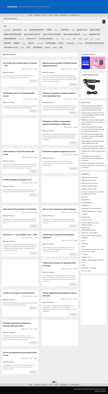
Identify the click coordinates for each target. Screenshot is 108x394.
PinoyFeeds (12, 7)
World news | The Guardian (89, 268)
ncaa (79, 39)
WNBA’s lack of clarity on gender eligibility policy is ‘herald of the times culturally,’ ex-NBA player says (93, 122)
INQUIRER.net (85, 205)
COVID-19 (56, 30)
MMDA (63, 39)
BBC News (84, 197)
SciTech (56, 15)
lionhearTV (31, 38)
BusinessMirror (86, 199)
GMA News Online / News (89, 180)
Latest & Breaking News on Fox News (92, 211)
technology (51, 43)
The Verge (79, 43)
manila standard (46, 38)
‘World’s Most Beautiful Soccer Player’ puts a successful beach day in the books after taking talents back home (93, 129)
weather (47, 47)
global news (82, 30)
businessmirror (36, 29)
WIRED (83, 265)
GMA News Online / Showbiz (90, 186)
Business (44, 15)
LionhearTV (85, 214)
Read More (33, 80)
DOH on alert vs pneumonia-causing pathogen (59, 209)
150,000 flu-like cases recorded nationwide (19, 293)
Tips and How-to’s (74, 15)
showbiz (24, 43)
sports (31, 43)
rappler (17, 43)
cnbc (49, 29)
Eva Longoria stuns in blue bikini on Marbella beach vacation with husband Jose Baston (92, 158)
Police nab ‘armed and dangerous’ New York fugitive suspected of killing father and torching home (92, 136)
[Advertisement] (20, 130)
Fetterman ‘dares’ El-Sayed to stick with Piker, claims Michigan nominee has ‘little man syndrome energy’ (93, 115)
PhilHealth (98, 39)
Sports (51, 15)
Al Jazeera (7, 30)
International (37, 15)
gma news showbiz (52, 34)
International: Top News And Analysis (92, 208)
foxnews (65, 29)
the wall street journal (94, 43)
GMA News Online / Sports (89, 189)
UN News (37, 47)
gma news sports (72, 34)
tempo (60, 43)
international (10, 38)
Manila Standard (86, 217)
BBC (25, 30)
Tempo (83, 246)
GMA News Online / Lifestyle (90, 177)
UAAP (28, 47)
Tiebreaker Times (86, 257)
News (30, 15)
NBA (74, 39)
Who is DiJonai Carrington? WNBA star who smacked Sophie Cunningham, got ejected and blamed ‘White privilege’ (92, 108)
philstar (7, 43)
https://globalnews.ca (87, 202)
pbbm (92, 39)
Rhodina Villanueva (9, 72)
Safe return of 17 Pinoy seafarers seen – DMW (20, 235)
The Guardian (70, 43)
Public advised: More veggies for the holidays (19, 209)
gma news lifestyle (13, 34)
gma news (95, 29)
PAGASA (86, 39)
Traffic (22, 47)
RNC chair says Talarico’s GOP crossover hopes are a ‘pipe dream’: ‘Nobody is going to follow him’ (93, 165)
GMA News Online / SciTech (89, 183)
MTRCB (68, 39)
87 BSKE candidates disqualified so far (17, 180)
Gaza (73, 30)
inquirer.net (94, 34)
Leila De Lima (21, 39)
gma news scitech (32, 34)
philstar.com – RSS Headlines (90, 233)
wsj (60, 47)
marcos (57, 39)
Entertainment (64, 15)
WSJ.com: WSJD (86, 271)
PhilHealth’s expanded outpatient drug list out (59, 151)
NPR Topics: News (87, 220)
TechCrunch (40, 43)
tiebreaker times (11, 47)
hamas (84, 34)
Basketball (17, 30)
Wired (55, 47)
